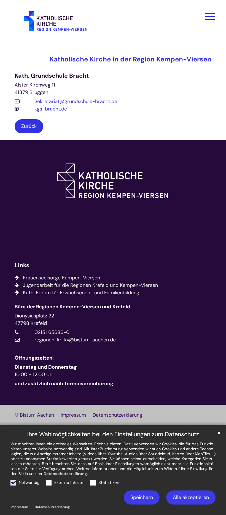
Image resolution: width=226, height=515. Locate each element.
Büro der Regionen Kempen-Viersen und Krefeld (72, 306)
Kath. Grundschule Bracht (52, 76)
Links (22, 265)
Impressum (19, 507)
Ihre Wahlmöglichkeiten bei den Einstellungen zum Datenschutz (113, 434)
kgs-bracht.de (50, 109)
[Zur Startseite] (56, 23)
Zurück (29, 126)
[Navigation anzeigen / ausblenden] (210, 16)
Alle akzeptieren (191, 497)
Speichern (141, 497)
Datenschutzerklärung (65, 473)
